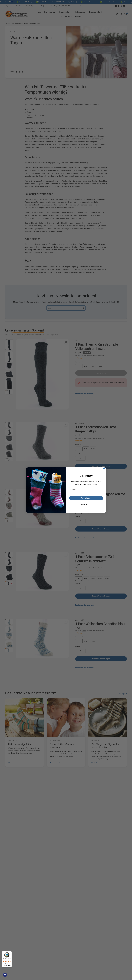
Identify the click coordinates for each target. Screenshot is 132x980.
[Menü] (10, 952)
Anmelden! (86, 498)
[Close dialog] (104, 469)
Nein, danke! (86, 504)
